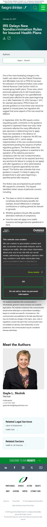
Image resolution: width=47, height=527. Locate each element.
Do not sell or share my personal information (23, 292)
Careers (24, 491)
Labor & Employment (14, 425)
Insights (38, 486)
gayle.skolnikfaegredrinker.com (15, 405)
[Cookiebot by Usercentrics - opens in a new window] (33, 230)
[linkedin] (6, 467)
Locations (16, 491)
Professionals (10, 486)
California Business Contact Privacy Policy (23, 505)
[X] (32, 467)
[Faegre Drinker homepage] (14, 8)
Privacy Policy (16, 501)
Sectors (29, 486)
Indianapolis (7, 400)
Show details (33, 272)
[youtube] (40, 467)
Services (21, 486)
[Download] (4, 38)
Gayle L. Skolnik (23, 60)
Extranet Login (35, 491)
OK (23, 281)
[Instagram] (23, 467)
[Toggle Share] (9, 38)
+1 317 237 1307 (9, 403)
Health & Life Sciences (14, 445)
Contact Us (6, 501)
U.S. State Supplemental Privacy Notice (33, 501)
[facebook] (14, 467)
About (8, 491)
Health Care (10, 429)
